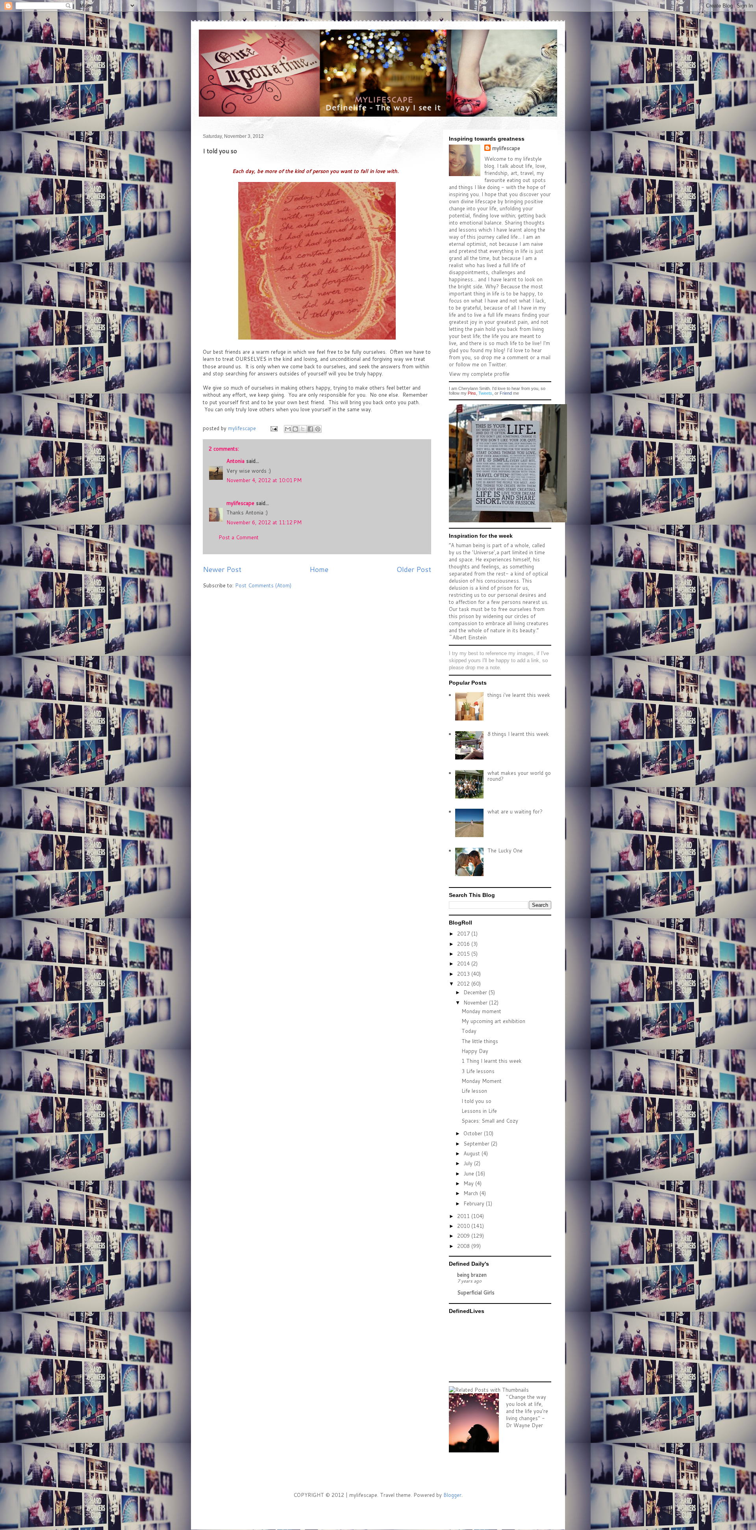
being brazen (472, 1274)
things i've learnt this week (518, 694)
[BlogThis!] (295, 429)
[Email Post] (273, 428)
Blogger (452, 1494)
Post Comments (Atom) (263, 585)
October (473, 1133)
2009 (464, 1235)
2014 (464, 963)
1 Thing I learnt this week (491, 1060)
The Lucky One (505, 850)
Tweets (485, 393)
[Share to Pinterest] (318, 429)
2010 (464, 1225)
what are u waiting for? (515, 811)
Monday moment (481, 1011)
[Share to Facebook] (310, 429)
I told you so (476, 1101)
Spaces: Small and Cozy (489, 1120)
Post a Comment (239, 537)
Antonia (235, 460)
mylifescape (240, 503)
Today (468, 1030)
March (471, 1193)
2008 (464, 1246)
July (468, 1163)
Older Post (414, 569)
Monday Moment (481, 1080)
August (472, 1153)
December (476, 992)
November (476, 1002)
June (469, 1173)
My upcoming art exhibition (493, 1021)
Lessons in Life (479, 1110)
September (477, 1143)
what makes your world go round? (519, 776)
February (474, 1203)
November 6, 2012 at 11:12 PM (264, 522)
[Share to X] (303, 429)
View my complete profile (479, 373)
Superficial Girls (476, 1292)
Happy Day (474, 1051)
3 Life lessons (478, 1071)
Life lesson (474, 1090)
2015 (464, 953)
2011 (464, 1216)
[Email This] (288, 429)
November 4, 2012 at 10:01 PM (264, 480)
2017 (464, 933)
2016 (464, 943)
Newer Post (222, 569)
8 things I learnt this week (518, 733)
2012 (464, 983)
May (469, 1183)
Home (318, 569)
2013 (464, 973)
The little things (479, 1041)
